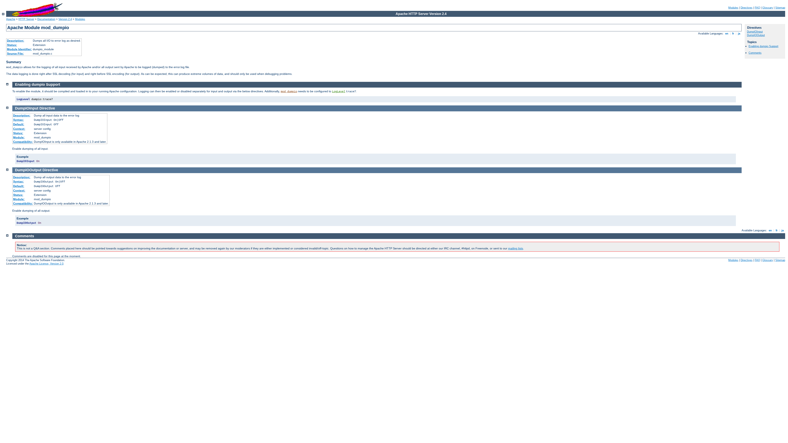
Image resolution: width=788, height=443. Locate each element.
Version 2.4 (65, 19)
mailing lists (515, 248)
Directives (746, 7)
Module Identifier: (19, 49)
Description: (15, 40)
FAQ (757, 7)
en (726, 33)
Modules (733, 7)
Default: (18, 124)
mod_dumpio (289, 91)
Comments (755, 52)
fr (733, 33)
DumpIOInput (755, 31)
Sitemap (780, 7)
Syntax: (18, 119)
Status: (12, 45)
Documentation (46, 19)
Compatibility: (23, 141)
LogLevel (338, 91)
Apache (10, 19)
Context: (19, 128)
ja (739, 33)
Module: (19, 137)
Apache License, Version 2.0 (46, 263)
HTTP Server (26, 19)
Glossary (767, 7)
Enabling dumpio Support (763, 46)
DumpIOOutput (756, 35)
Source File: (15, 53)
